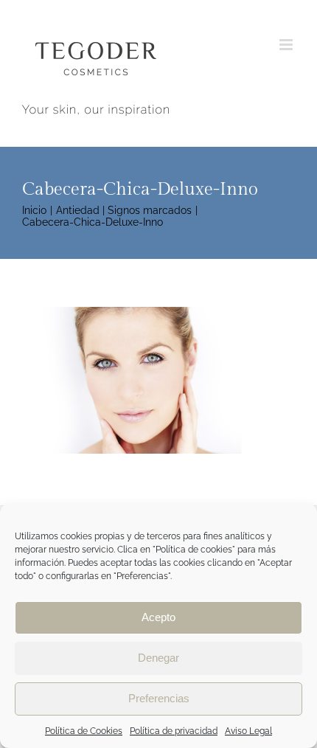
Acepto (158, 617)
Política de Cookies (83, 731)
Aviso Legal (248, 731)
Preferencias (158, 698)
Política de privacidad (173, 731)
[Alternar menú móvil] (287, 44)
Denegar (158, 657)
